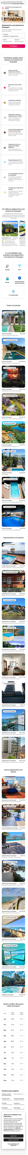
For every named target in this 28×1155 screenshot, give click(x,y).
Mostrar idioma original (18, 3)
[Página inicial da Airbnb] (3, 8)
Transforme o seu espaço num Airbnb (13, 7)
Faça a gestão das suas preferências (13, 1144)
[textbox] (7, 41)
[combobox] (13, 36)
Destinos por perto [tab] (6, 1094)
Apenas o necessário (13, 1140)
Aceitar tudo (13, 1136)
